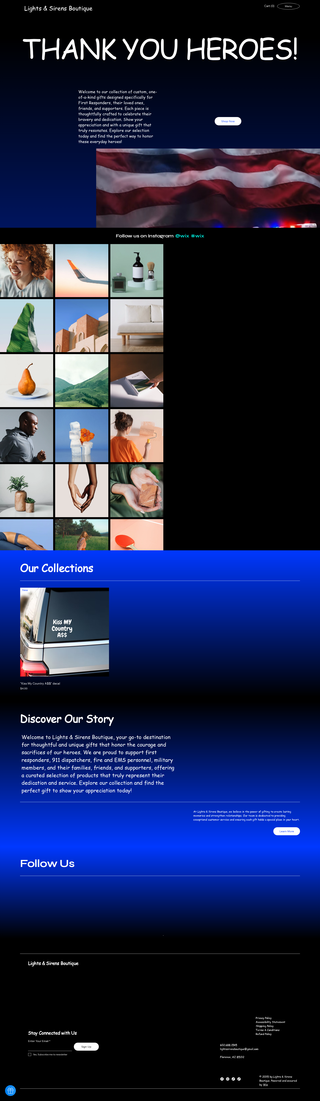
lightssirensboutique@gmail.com (239, 1075)
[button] (269, 6)
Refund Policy (264, 1060)
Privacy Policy (264, 1044)
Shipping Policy (265, 1052)
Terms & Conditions (268, 1056)
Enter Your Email (38, 1067)
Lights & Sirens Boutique (53, 990)
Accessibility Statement (270, 1048)
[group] (160, 638)
